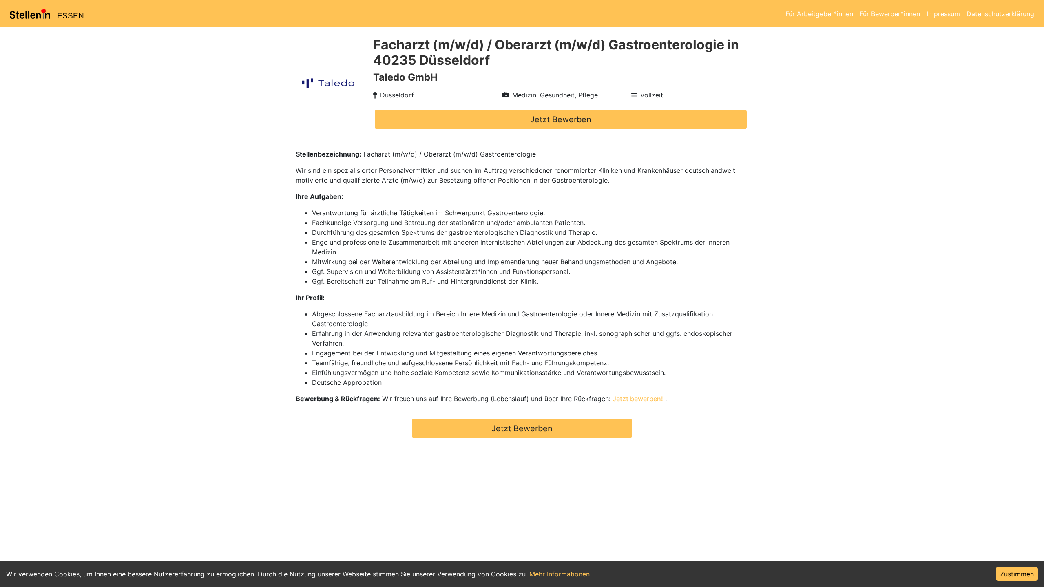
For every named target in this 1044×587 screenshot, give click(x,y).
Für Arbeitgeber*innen (819, 14)
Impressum (943, 14)
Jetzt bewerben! (638, 399)
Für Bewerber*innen (890, 14)
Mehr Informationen (559, 574)
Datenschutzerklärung (1000, 14)
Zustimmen (1017, 574)
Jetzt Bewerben (560, 119)
